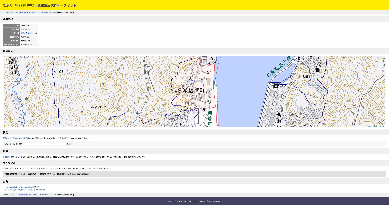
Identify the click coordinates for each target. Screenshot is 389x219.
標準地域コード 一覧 (48, 12)
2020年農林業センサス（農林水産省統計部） (23, 187)
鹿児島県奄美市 (26, 33)
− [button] (6, 62)
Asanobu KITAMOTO (175, 201)
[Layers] (7, 67)
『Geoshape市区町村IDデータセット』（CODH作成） (26, 189)
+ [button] (6, 59)
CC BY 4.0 (32, 168)
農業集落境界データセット (30, 12)
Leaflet (369, 126)
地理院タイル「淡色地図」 (378, 126)
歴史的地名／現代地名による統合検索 (17, 138)
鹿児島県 (24, 29)
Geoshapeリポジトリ (11, 12)
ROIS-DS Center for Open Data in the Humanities (202, 201)
